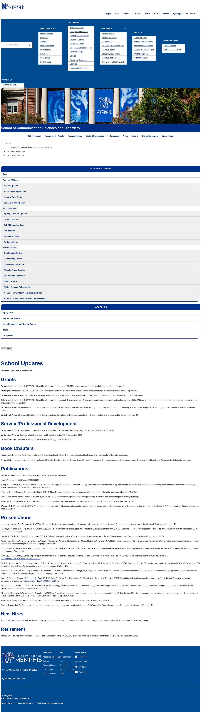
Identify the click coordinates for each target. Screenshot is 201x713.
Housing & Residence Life (113, 46)
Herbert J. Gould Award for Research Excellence (25, 299)
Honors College (76, 52)
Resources (114, 136)
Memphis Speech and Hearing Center (19, 324)
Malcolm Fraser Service (14, 270)
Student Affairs (108, 34)
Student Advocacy (109, 38)
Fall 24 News (9, 231)
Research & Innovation (79, 68)
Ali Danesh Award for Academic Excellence (23, 293)
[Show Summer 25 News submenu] (197, 180)
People (61, 136)
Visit (117, 14)
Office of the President (143, 42)
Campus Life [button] (107, 29)
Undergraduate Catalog (79, 36)
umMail (165, 14)
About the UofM (140, 38)
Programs (49, 136)
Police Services (49, 674)
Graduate (44, 38)
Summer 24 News (11, 236)
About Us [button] (138, 33)
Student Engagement (110, 54)
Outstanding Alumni (13, 259)
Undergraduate (46, 34)
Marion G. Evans (11, 281)
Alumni (63, 661)
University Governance (143, 46)
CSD (29, 136)
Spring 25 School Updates (15, 214)
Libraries (73, 64)
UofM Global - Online (172, 50)
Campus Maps (49, 665)
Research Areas (75, 136)
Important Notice (25, 703)
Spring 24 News (11, 242)
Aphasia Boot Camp (13, 197)
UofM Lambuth (170, 46)
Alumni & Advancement (144, 50)
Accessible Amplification (15, 191)
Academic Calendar (78, 60)
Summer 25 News (10, 180)
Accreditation (65, 657)
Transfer (43, 42)
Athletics (137, 14)
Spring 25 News (11, 219)
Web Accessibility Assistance (50, 703)
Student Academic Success (81, 48)
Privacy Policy (7, 703)
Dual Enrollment (47, 46)
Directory (64, 665)
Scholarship (45, 58)
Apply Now (8, 313)
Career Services (108, 42)
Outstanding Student (13, 253)
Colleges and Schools (79, 32)
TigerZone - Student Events (113, 62)
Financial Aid (45, 62)
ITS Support (48, 669)
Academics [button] (74, 23)
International (45, 50)
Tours (5, 330)
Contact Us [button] (7, 80)
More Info (6, 349)
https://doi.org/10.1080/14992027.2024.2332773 (20, 559)
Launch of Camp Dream (14, 203)
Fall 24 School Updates (14, 225)
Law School (45, 54)
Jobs (62, 674)
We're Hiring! (168, 136)
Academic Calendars (51, 657)
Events (126, 14)
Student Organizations (96, 136)
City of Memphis (141, 58)
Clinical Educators (150, 136)
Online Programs (77, 44)
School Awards (9, 248)
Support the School (11, 318)
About (38, 136)
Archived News (9, 208)
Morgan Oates (97, 620)
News (147, 14)
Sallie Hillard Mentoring (14, 264)
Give (156, 14)
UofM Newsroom (141, 54)
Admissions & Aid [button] (48, 29)
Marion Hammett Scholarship (17, 287)
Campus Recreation (110, 58)
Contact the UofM (10, 85)
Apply (108, 14)
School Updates (11, 186)
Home (8, 144)
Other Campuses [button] (170, 41)
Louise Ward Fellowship (14, 276)
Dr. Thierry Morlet (15, 620)
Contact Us (8, 336)
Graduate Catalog (77, 40)
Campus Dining (108, 50)
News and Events (17, 151)
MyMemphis (178, 14)
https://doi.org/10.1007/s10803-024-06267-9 (41, 581)
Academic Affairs (77, 28)
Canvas (73, 56)
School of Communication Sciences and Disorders (31, 148)
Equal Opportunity (67, 669)
